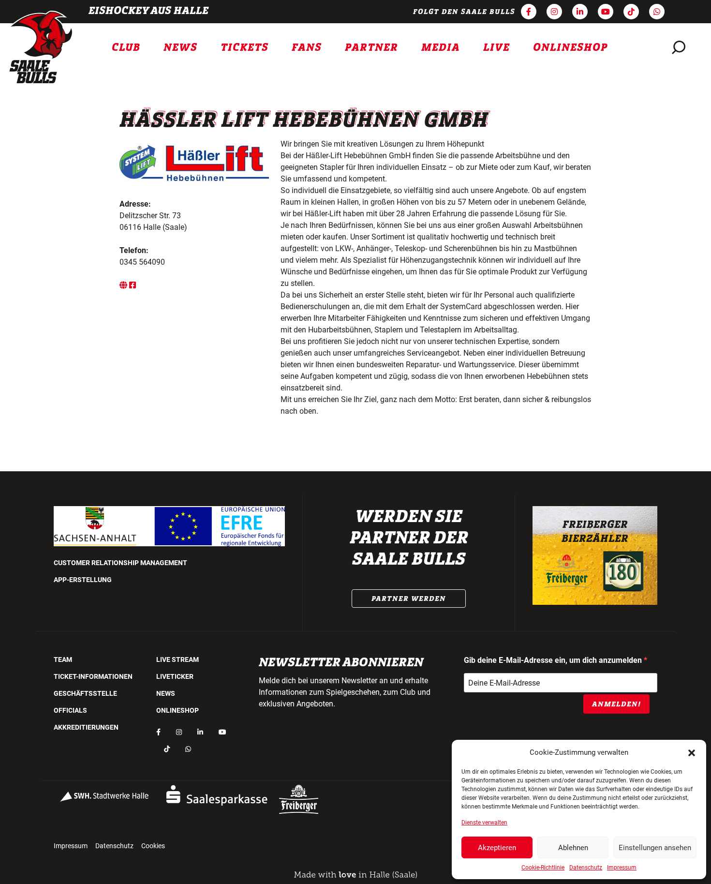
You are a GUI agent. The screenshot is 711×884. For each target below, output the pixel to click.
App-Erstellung (83, 580)
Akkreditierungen (86, 727)
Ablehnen (573, 847)
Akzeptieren (497, 847)
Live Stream (177, 659)
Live (496, 47)
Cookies (153, 846)
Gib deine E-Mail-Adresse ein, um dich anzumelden (554, 660)
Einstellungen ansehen (655, 847)
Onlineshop (570, 47)
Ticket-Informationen (93, 676)
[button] (691, 752)
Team (63, 659)
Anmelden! (616, 704)
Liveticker (174, 676)
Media (440, 47)
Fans (307, 47)
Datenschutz (585, 867)
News (180, 47)
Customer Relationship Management (120, 563)
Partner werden (408, 598)
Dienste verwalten (484, 822)
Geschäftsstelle (85, 693)
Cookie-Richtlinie (542, 867)
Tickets (244, 47)
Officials (70, 710)
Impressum (622, 867)
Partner (371, 47)
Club (126, 47)
